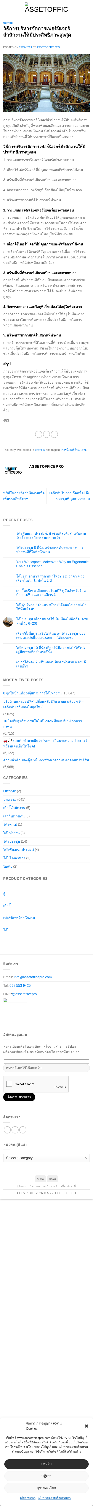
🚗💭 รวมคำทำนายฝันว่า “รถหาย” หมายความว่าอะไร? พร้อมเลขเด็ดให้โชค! (45, 743)
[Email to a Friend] (54, 434)
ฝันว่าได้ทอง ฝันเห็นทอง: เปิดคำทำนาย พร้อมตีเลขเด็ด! (51, 664)
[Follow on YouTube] (22, 1129)
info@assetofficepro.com (33, 977)
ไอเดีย (7, 866)
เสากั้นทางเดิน (14, 816)
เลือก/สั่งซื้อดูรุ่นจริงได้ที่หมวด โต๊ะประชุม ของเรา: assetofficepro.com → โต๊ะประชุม (50, 635)
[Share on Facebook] (38, 434)
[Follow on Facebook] (7, 1129)
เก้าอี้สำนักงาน (14, 808)
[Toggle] (81, 892)
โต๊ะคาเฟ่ (10, 824)
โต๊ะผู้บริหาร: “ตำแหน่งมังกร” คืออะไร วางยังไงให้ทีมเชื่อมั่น (51, 607)
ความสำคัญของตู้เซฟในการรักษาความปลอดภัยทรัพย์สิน (46, 760)
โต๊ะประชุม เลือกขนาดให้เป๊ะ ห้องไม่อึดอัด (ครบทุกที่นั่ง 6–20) (52, 621)
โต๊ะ (6, 930)
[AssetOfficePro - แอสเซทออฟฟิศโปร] (46, 7)
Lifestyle (9, 791)
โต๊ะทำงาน (11, 833)
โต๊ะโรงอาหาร (14, 858)
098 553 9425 (20, 985)
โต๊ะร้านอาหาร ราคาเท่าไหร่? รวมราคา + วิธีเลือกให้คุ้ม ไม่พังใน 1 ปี (50, 578)
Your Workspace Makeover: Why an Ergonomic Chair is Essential (52, 564)
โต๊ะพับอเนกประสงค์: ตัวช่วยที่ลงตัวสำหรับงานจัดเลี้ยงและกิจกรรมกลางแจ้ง (51, 535)
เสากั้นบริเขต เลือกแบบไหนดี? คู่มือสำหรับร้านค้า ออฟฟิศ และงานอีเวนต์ (51, 593)
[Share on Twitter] (46, 434)
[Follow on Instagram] (15, 1129)
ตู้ (4, 894)
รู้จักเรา (21, 1186)
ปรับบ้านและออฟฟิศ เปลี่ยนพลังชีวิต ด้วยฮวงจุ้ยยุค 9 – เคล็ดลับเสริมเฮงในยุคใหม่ (43, 704)
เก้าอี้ (7, 906)
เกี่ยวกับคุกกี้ (27, 1498)
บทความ (8, 23)
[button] (86, 1426)
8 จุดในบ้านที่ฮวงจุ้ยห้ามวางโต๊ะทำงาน (32, 693)
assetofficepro (48, 47)
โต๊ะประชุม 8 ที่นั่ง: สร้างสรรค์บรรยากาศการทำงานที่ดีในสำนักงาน (49, 550)
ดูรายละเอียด (46, 1488)
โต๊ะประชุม (11, 841)
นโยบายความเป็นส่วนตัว (54, 1498)
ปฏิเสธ (46, 1476)
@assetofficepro (24, 994)
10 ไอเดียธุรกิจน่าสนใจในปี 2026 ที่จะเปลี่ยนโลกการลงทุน (42, 724)
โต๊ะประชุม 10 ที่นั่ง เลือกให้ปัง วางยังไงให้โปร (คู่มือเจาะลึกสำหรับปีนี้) (50, 650)
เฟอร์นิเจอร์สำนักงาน (73, 449)
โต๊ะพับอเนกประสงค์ (18, 850)
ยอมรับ (46, 1464)
